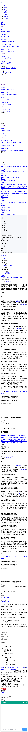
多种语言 (18, 328)
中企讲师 (17, 177)
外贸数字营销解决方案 (7, 191)
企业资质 (3, 207)
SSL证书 (3, 73)
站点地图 (19, 667)
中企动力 (23, 304)
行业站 (23, 667)
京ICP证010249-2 (5, 674)
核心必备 (3, 84)
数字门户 (3, 26)
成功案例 (6, 12)
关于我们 (3, 202)
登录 (2, 23)
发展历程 (13, 202)
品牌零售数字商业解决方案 (20, 186)
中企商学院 (4, 175)
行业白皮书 (4, 198)
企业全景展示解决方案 (19, 184)
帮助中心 (3, 164)
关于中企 (6, 18)
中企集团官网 (12, 669)
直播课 (2, 177)
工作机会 (13, 214)
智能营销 (18, 301)
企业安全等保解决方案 (7, 184)
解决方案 (6, 16)
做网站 (5, 7)
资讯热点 (11, 265)
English (6, 669)
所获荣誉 (8, 207)
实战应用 (3, 170)
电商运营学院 (4, 180)
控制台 (2, 21)
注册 (4, 255)
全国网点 (8, 214)
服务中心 (15, 166)
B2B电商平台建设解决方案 (17, 193)
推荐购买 (3, 53)
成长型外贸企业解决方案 (20, 188)
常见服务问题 (5, 168)
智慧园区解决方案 (17, 191)
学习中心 (3, 179)
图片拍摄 (8, 68)
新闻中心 (3, 209)
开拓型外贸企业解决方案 (7, 188)
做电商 (5, 11)
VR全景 (3, 68)
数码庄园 (18, 202)
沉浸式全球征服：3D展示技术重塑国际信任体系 (13, 435)
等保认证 (8, 73)
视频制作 (13, 68)
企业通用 (3, 182)
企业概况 (3, 200)
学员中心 (6, 177)
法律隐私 (23, 202)
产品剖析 (3, 171)
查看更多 (3, 276)
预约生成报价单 (5, 597)
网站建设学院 (11, 180)
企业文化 (8, 202)
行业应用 (3, 189)
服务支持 (6, 14)
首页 (5, 5)
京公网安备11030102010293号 (19, 672)
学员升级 (12, 177)
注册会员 (3, 24)
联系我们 (3, 212)
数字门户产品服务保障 (7, 166)
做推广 (5, 9)
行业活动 (8, 211)
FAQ (2, 203)
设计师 (20, 166)
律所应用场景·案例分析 (12, 171)
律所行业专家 (21, 171)
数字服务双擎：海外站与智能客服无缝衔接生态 (13, 437)
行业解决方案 (4, 197)
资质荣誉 (3, 205)
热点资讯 (3, 211)
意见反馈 (8, 667)
